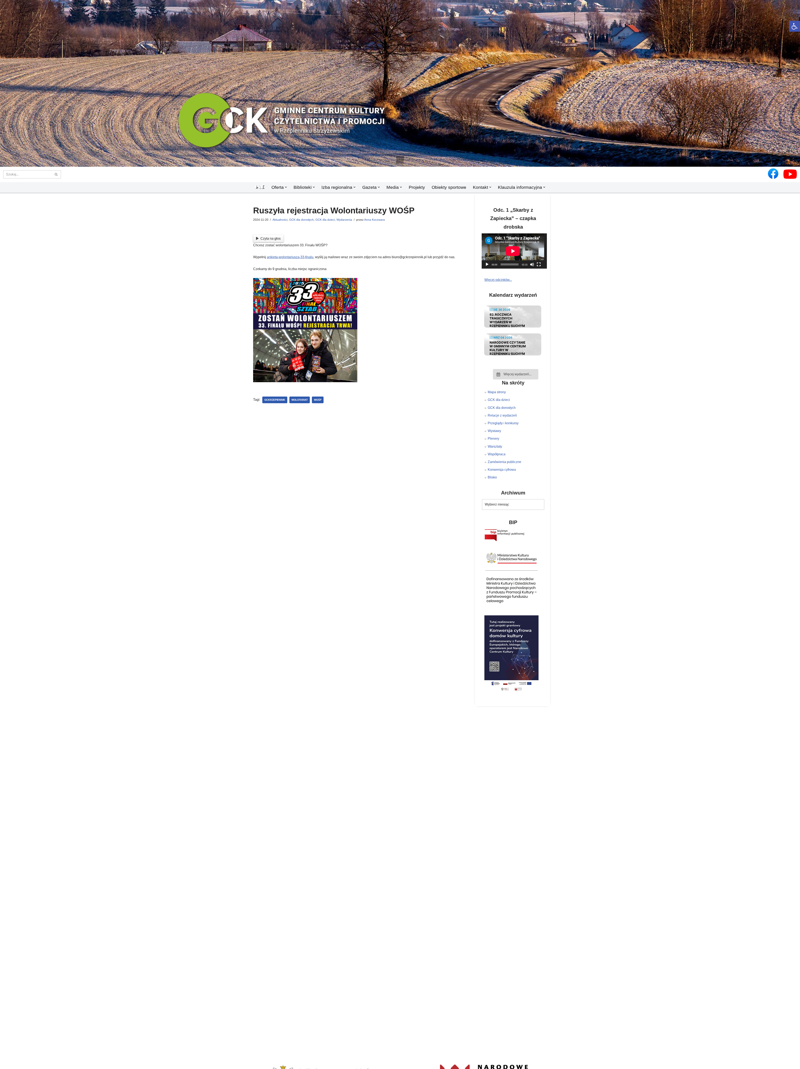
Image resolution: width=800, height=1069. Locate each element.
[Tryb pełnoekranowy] (539, 264)
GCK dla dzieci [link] (325, 219)
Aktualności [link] (280, 219)
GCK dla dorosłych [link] (301, 219)
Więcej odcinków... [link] (498, 280)
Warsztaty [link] (495, 446)
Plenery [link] (493, 438)
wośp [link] (317, 399)
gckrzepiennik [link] (274, 399)
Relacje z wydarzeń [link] (502, 415)
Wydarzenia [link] (344, 219)
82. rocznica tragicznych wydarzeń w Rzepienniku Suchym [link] (507, 320)
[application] (515, 251)
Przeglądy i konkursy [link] (503, 423)
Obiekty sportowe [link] (449, 187)
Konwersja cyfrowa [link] (502, 469)
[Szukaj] (56, 174)
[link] (794, 26)
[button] (400, 160)
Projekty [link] (417, 187)
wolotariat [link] (299, 399)
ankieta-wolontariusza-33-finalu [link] (290, 257)
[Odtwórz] (487, 264)
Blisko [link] (492, 477)
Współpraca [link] (496, 454)
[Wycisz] (532, 264)
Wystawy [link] (494, 431)
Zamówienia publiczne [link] (504, 462)
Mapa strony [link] (497, 392)
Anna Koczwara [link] (374, 219)
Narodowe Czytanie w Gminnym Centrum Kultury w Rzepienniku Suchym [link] (508, 348)
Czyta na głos (270, 238)
